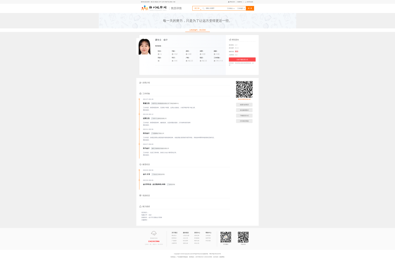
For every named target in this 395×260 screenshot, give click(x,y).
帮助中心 (208, 232)
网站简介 (174, 235)
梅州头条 (196, 240)
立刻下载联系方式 (242, 59)
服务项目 (186, 232)
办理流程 (208, 235)
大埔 (174, 2)
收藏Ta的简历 (244, 105)
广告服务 (174, 240)
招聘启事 (196, 235)
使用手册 (208, 238)
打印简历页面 (244, 121)
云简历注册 (186, 235)
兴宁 (160, 2)
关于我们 (174, 232)
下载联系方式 (244, 115)
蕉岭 (171, 2)
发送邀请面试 (244, 110)
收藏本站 (239, 2)
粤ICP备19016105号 (215, 254)
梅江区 (153, 2)
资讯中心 (197, 232)
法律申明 (174, 243)
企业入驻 (185, 238)
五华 (163, 2)
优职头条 (185, 243)
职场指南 (196, 238)
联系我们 (174, 238)
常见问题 (208, 240)
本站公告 (196, 243)
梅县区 (157, 2)
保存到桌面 (250, 2)
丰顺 (165, 2)
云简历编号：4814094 (197, 30)
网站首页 (232, 2)
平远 (168, 2)
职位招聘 (185, 240)
